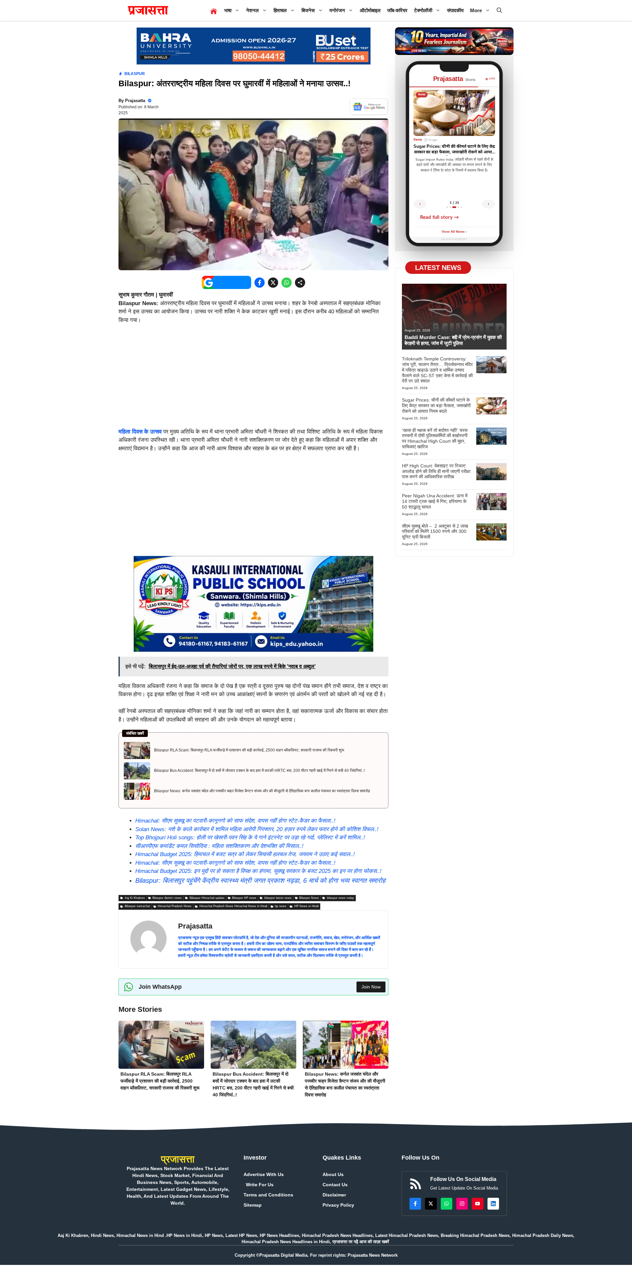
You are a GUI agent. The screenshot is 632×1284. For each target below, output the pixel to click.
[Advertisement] (253, 379)
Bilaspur (134, 73)
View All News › (454, 232)
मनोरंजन (337, 10)
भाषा (227, 10)
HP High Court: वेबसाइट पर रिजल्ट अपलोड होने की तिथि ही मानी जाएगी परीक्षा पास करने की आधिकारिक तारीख (436, 471)
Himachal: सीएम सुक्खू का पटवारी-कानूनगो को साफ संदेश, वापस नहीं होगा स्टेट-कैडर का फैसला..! (235, 821)
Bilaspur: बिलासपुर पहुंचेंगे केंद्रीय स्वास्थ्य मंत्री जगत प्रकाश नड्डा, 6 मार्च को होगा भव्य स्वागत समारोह (260, 880)
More (476, 10)
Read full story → (439, 217)
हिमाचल (280, 10)
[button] (499, 10)
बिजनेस (308, 10)
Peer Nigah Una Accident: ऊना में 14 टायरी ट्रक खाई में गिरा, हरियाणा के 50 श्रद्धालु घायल (434, 501)
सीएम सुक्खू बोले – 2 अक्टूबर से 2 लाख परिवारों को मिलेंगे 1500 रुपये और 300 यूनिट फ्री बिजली (435, 531)
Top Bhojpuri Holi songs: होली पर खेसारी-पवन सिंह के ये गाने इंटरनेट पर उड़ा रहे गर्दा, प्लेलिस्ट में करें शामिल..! (250, 837)
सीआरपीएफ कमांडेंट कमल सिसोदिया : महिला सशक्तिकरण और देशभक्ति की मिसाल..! (219, 846)
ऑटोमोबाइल (370, 10)
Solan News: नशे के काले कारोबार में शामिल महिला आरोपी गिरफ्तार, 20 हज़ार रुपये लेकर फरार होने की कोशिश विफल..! (257, 829)
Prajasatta (135, 100)
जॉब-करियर (397, 10)
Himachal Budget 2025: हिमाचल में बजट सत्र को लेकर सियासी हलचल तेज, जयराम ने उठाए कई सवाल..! (245, 854)
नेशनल (252, 10)
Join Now (371, 986)
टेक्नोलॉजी (423, 10)
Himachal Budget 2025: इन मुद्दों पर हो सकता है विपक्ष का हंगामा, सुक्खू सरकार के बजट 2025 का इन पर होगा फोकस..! (258, 871)
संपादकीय (455, 10)
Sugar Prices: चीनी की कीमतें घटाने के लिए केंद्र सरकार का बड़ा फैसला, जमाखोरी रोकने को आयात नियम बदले (436, 405)
